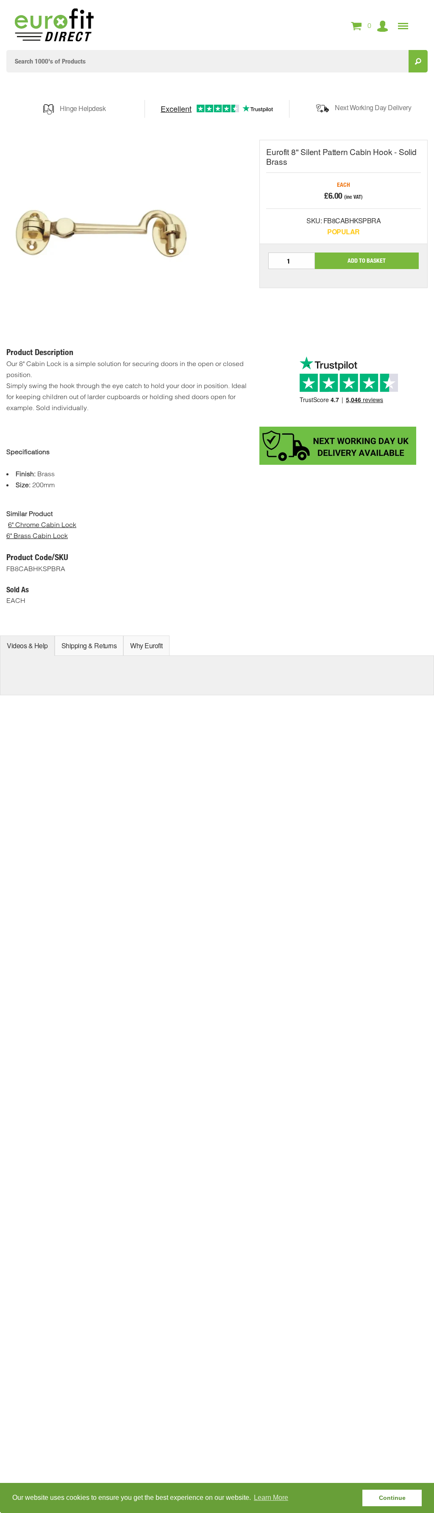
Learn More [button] (271, 1497)
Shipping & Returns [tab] (89, 645)
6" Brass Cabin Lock (37, 535)
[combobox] (207, 61)
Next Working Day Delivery (373, 107)
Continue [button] (392, 1497)
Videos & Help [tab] (27, 645)
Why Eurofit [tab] (146, 645)
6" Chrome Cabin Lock (42, 524)
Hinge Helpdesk (83, 108)
